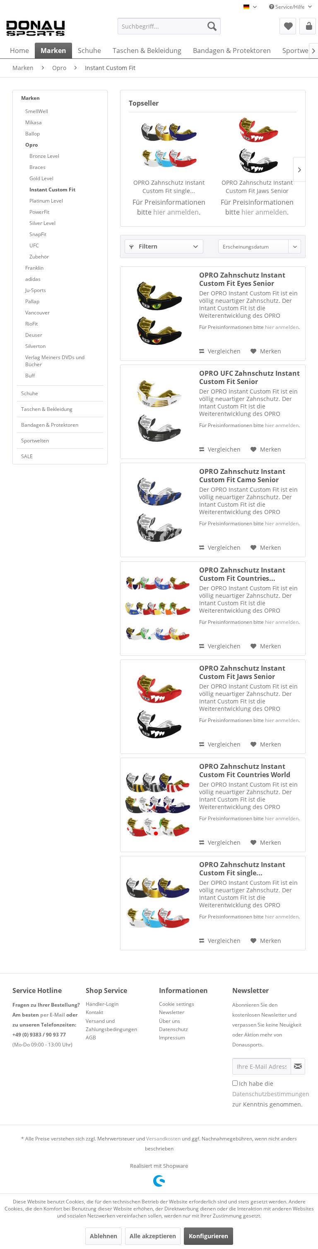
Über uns (169, 1020)
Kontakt (94, 1012)
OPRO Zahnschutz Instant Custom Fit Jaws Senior (257, 187)
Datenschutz (173, 1029)
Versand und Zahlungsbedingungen (111, 1025)
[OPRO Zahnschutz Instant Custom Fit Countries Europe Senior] (158, 608)
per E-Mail (52, 1014)
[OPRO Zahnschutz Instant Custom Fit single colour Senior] (169, 145)
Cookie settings (176, 1003)
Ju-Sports (35, 290)
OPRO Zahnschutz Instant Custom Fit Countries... (242, 574)
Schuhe (29, 393)
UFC (34, 245)
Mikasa (33, 122)
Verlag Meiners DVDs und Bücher (54, 361)
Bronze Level (44, 155)
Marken (30, 97)
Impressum (172, 1037)
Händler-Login (102, 1003)
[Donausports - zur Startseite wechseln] (35, 28)
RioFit (31, 323)
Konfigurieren (208, 1236)
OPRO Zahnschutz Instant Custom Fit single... (169, 187)
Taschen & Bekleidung (46, 409)
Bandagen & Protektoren (49, 424)
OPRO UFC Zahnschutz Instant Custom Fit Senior (249, 377)
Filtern (147, 246)
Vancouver (37, 312)
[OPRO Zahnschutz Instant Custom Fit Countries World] (158, 805)
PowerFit (39, 211)
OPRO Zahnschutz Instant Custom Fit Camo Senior (242, 475)
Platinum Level (46, 200)
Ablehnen (103, 1236)
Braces (37, 167)
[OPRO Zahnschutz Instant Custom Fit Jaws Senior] (257, 145)
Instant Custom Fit (52, 189)
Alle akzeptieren (153, 1236)
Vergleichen (223, 351)
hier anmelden (176, 212)
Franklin (34, 267)
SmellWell (36, 111)
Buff (30, 375)
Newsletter (171, 1012)
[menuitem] (169, 26)
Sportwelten (35, 440)
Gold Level (41, 178)
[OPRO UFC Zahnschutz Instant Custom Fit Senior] (158, 411)
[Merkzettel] (287, 26)
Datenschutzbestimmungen (270, 1094)
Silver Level (42, 223)
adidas (33, 279)
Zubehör (39, 256)
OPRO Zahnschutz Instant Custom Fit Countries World (244, 770)
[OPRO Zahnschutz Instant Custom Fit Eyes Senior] (158, 313)
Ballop (32, 133)
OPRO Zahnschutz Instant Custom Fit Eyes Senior (242, 279)
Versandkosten (163, 1138)
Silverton (35, 346)
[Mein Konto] (307, 26)
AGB (91, 1037)
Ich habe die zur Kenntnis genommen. (270, 1094)
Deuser (33, 334)
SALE (27, 456)
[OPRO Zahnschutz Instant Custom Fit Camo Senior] (158, 510)
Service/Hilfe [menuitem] (290, 6)
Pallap (32, 301)
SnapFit (37, 234)
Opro (31, 144)
